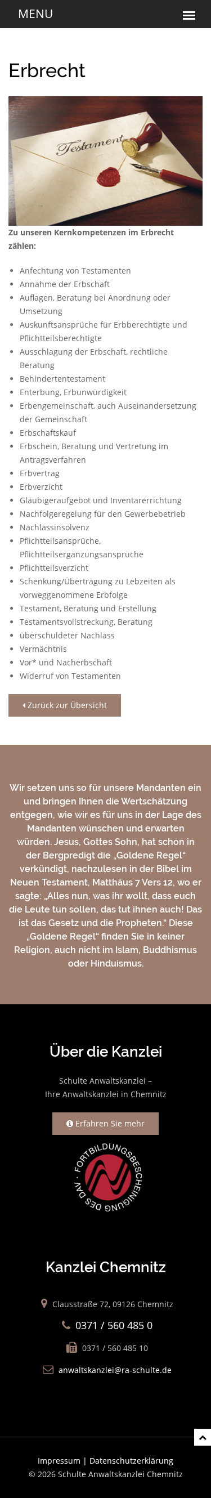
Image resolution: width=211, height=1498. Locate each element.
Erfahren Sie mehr (109, 1123)
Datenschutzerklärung (131, 1460)
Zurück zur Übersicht (66, 705)
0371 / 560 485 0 (113, 1325)
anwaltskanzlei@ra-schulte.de (115, 1370)
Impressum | (63, 1460)
